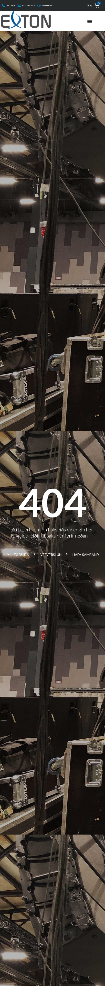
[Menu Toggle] (89, 21)
